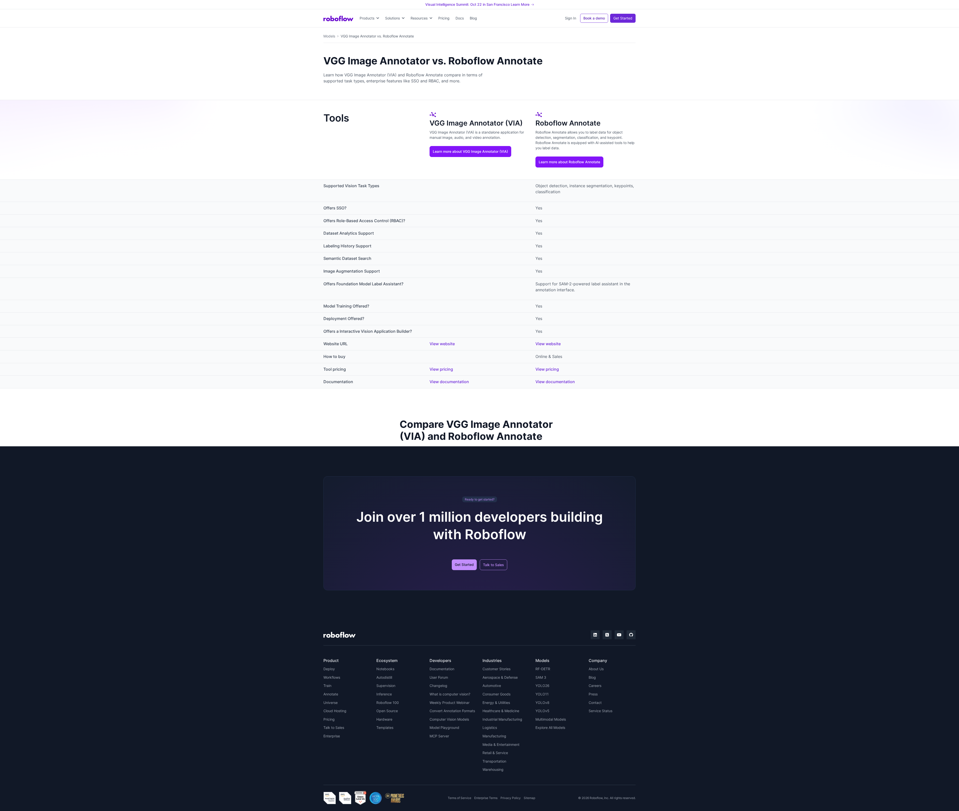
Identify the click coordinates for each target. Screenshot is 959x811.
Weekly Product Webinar (450, 702)
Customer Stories (496, 669)
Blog (473, 18)
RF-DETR (542, 669)
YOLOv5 (542, 711)
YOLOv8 (542, 702)
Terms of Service (459, 798)
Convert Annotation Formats (452, 711)
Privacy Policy (510, 798)
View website (442, 343)
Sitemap (529, 798)
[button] (369, 18)
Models (329, 36)
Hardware (384, 719)
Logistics (489, 727)
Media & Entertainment (500, 744)
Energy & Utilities (496, 702)
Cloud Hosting (334, 711)
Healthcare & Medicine (500, 711)
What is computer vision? (450, 694)
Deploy (329, 669)
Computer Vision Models (449, 719)
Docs (460, 18)
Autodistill (384, 677)
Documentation (442, 669)
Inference (384, 694)
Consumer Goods (496, 694)
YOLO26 (542, 685)
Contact (595, 702)
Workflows (331, 677)
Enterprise (331, 736)
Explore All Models (550, 727)
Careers (595, 685)
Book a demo (594, 18)
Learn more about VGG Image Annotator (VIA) (470, 151)
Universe (330, 702)
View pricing (441, 369)
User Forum (439, 677)
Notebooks (385, 669)
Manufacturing (494, 736)
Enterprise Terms (485, 798)
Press (593, 694)
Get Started (622, 18)
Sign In (570, 18)
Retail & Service (495, 753)
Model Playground (444, 727)
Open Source (387, 711)
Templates (384, 727)
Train (327, 685)
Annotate (330, 694)
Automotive (491, 685)
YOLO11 (542, 694)
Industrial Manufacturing (502, 719)
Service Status (600, 711)
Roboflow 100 (387, 702)
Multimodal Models (550, 719)
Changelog (438, 685)
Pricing (444, 18)
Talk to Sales (493, 565)
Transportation (494, 761)
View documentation (449, 381)
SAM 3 (540, 677)
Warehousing (492, 769)
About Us (596, 669)
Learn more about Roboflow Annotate (569, 162)
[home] (338, 18)
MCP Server (439, 736)
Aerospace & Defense (500, 677)
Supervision (385, 685)
